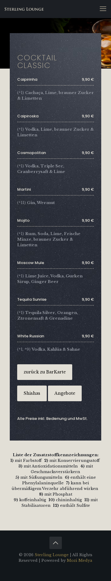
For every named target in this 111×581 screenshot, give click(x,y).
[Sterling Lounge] (24, 8)
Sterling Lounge (52, 554)
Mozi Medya (79, 560)
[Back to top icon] (55, 543)
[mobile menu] (103, 9)
